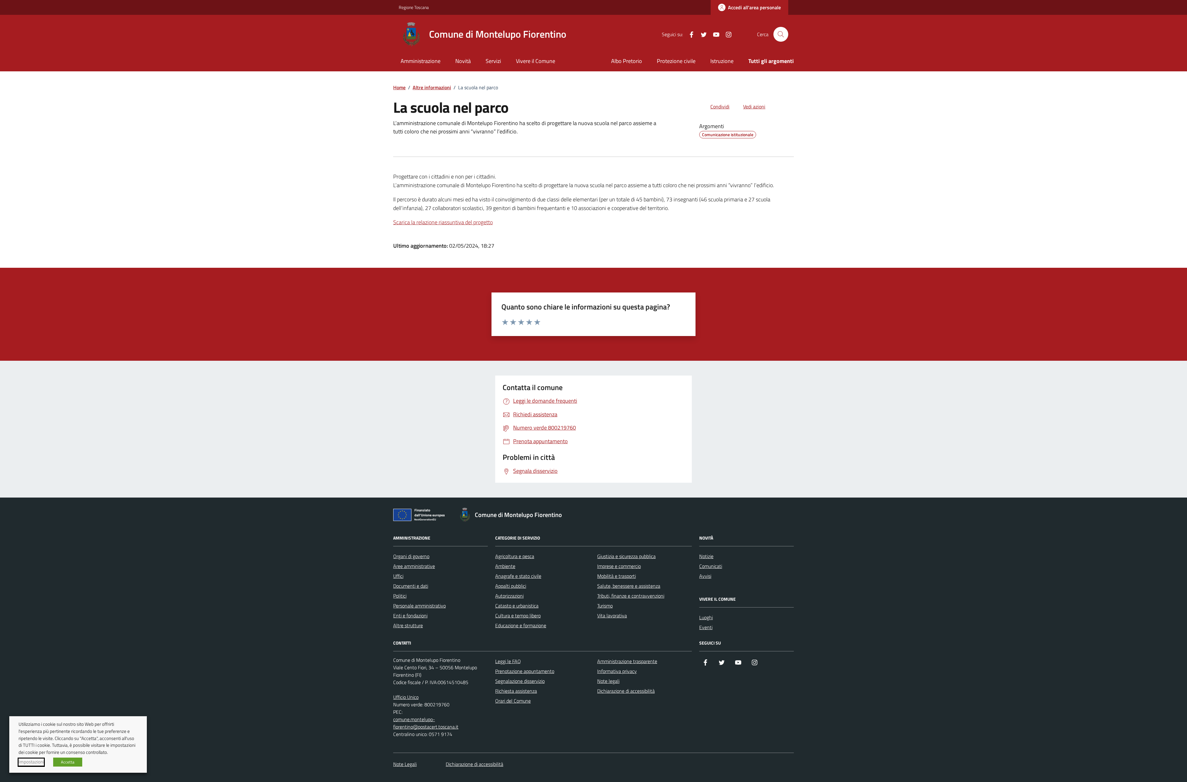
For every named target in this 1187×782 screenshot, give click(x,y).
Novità (463, 61)
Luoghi (706, 617)
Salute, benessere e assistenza (628, 586)
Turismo (605, 605)
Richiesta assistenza (516, 691)
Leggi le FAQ (508, 661)
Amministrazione (420, 61)
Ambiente (505, 566)
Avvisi (705, 576)
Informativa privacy (617, 671)
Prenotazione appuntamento (524, 671)
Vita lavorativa (612, 615)
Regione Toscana (414, 7)
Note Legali (405, 764)
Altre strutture (408, 625)
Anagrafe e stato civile (518, 576)
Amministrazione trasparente (627, 661)
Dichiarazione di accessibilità (626, 691)
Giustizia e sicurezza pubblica (626, 556)
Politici (399, 595)
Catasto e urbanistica (516, 605)
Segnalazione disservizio (520, 681)
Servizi (493, 61)
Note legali (608, 681)
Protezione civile (676, 61)
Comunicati (710, 566)
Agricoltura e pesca (514, 556)
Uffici (398, 576)
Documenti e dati (410, 586)
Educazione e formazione (520, 625)
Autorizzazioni (509, 595)
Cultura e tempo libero (518, 615)
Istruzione (722, 61)
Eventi (706, 627)
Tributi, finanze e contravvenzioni (630, 595)
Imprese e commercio (619, 566)
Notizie (706, 556)
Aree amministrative (414, 566)
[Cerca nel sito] (780, 34)
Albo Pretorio (626, 61)
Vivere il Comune (535, 61)
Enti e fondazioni (410, 615)
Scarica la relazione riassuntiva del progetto (443, 222)
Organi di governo (411, 556)
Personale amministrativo (419, 605)
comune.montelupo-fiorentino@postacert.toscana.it (425, 723)
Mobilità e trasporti (616, 576)
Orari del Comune (513, 700)
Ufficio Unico (406, 697)
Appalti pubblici (510, 586)
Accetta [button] (67, 762)
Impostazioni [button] (31, 762)
